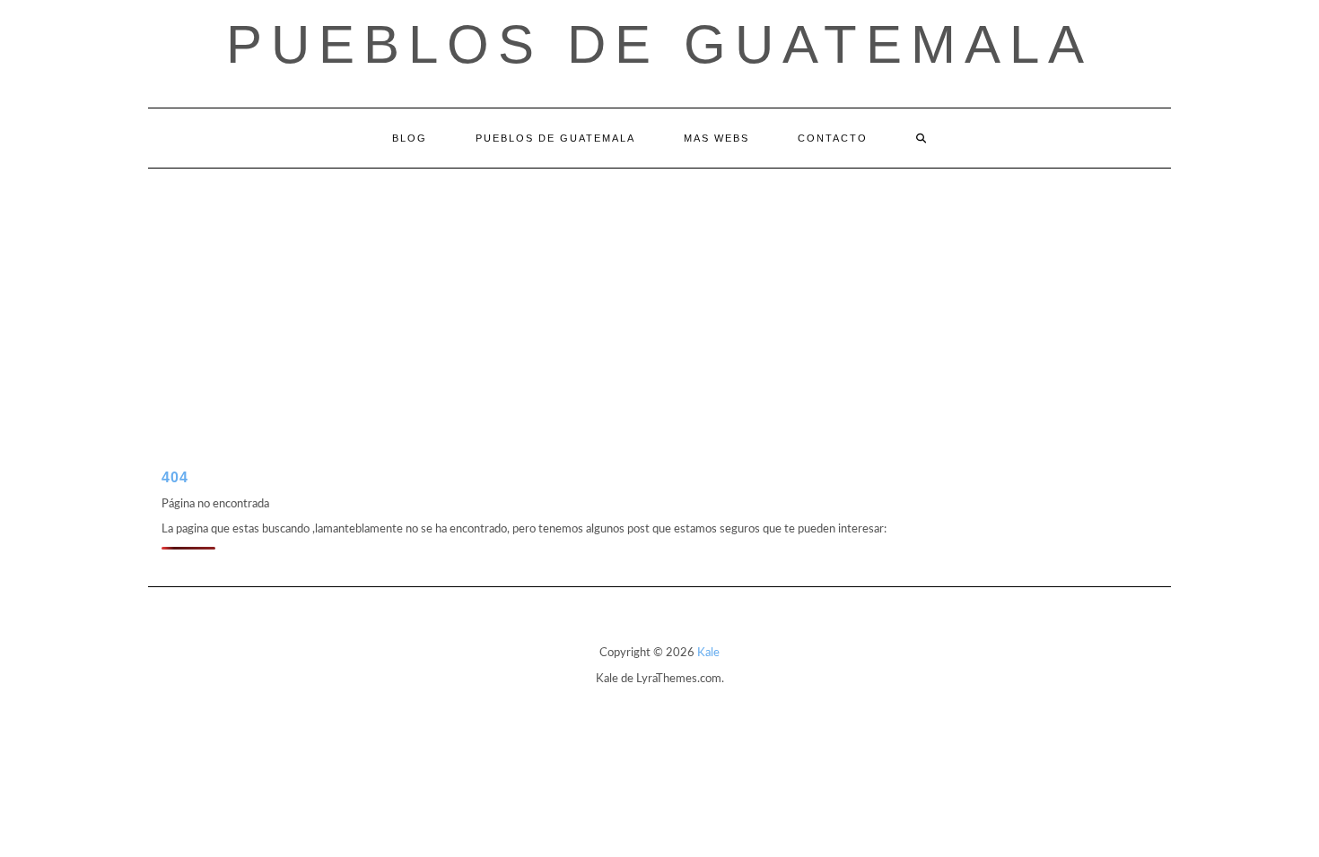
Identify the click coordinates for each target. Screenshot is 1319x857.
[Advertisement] (659, 302)
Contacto (833, 138)
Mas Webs (716, 138)
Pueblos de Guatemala (659, 44)
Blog (409, 138)
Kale (708, 653)
